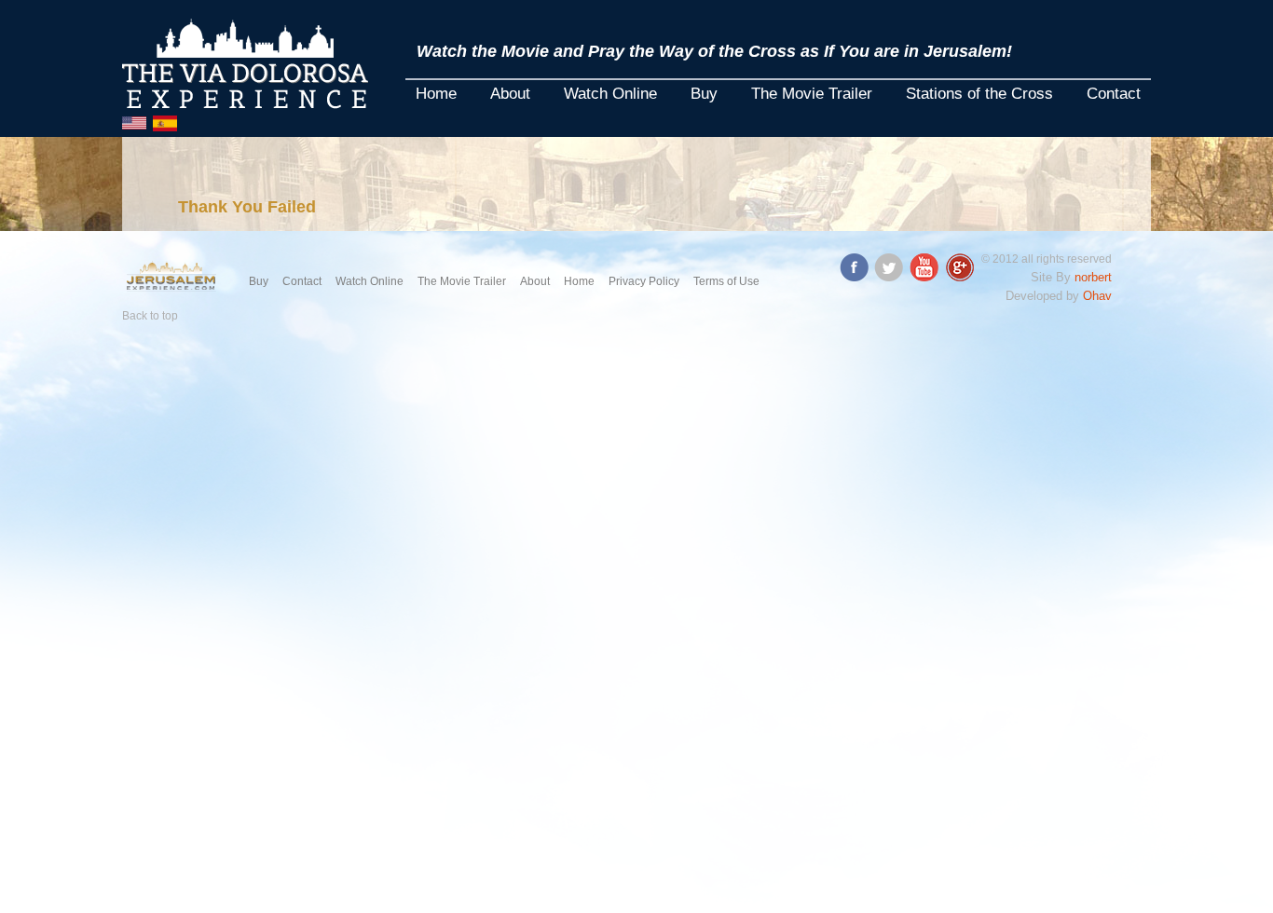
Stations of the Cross (979, 93)
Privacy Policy (644, 281)
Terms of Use (726, 281)
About (510, 93)
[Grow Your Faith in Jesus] (171, 275)
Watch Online (610, 93)
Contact (1114, 93)
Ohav (1097, 296)
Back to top (150, 315)
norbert (1093, 277)
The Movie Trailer (811, 93)
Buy (704, 93)
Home (436, 93)
